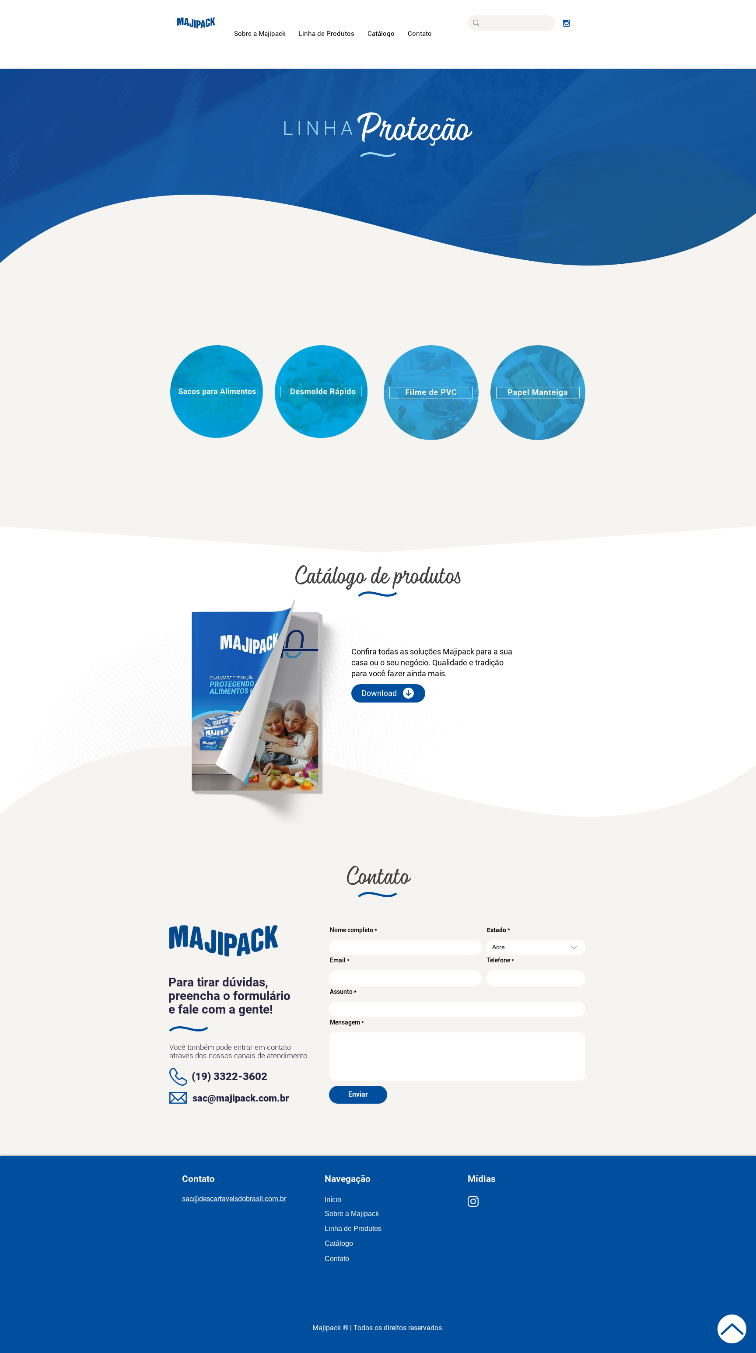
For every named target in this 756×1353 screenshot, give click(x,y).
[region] (217, 392)
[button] (326, 34)
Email (338, 960)
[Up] (732, 1329)
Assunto (341, 992)
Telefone (498, 960)
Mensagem (345, 1022)
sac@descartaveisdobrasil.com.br (234, 1199)
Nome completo (351, 930)
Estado (496, 930)
